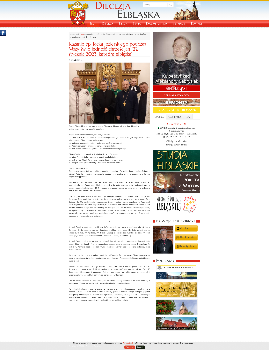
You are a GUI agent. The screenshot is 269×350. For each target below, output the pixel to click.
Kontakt (196, 23)
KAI (188, 116)
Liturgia (159, 116)
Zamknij (140, 347)
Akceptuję (129, 347)
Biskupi (123, 23)
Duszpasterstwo (156, 23)
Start (93, 23)
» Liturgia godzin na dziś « (176, 144)
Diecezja (107, 23)
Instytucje (178, 23)
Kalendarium (175, 116)
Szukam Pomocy (176, 95)
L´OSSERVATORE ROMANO (177, 110)
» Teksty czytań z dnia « (176, 141)
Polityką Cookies (129, 343)
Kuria (137, 23)
